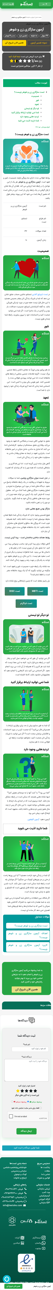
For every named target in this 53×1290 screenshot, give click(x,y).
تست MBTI (37, 591)
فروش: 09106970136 (14, 1189)
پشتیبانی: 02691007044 (12, 1201)
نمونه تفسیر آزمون (39, 43)
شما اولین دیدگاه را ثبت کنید (26, 1148)
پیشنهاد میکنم (37, 1102)
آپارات (17, 1238)
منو (44, 4)
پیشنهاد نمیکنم (21, 1102)
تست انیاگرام (26, 603)
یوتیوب (38, 1248)
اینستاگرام (37, 1238)
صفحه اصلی (38, 17)
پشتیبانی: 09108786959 (12, 1197)
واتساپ (38, 1243)
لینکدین (16, 1243)
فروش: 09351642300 (13, 1193)
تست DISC (14, 591)
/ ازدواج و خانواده (30, 17)
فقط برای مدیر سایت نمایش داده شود (25, 1108)
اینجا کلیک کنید (14, 56)
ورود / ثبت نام (7, 4)
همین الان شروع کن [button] (14, 43)
